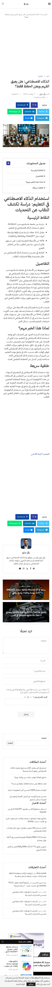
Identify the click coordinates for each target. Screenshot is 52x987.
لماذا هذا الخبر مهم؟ (34, 182)
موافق (31, 984)
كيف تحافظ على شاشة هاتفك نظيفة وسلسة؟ (29, 783)
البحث (43, 738)
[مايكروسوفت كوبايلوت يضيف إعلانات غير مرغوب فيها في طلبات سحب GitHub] (26, 965)
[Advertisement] (26, 47)
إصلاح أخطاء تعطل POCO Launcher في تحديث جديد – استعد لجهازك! (27, 884)
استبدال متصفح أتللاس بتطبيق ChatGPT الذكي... (11, 949)
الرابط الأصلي (36, 454)
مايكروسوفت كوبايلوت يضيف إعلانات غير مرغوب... (10, 963)
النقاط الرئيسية (37, 170)
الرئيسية (44, 14)
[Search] (2, 4)
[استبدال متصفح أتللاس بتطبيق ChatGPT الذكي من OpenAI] (26, 951)
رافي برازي (42, 94)
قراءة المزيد (20, 984)
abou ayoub (41, 873)
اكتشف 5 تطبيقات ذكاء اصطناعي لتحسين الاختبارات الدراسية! (29, 893)
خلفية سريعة (38, 187)
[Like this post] (33, 105)
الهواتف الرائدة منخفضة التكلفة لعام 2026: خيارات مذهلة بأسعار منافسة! (27, 875)
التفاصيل (39, 176)
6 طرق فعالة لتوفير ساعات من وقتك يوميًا (30, 777)
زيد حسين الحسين (39, 882)
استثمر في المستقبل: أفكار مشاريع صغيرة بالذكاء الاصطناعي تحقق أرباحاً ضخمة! (28, 769)
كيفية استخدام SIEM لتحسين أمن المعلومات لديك (27, 790)
